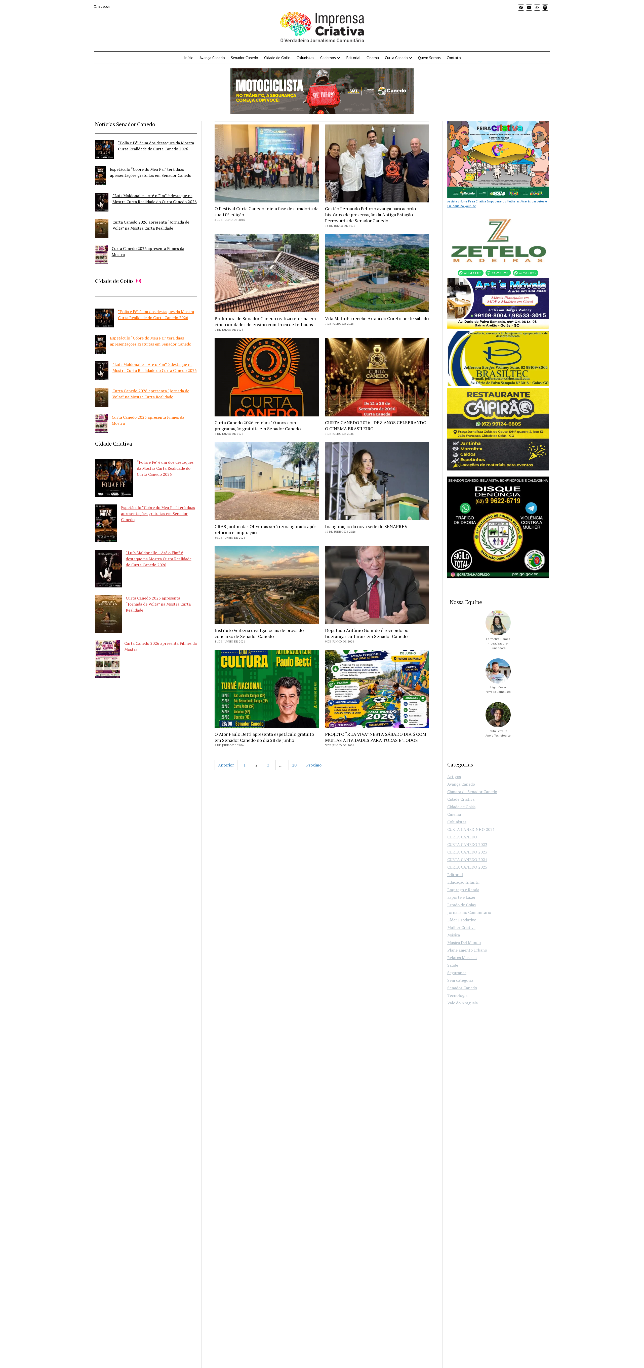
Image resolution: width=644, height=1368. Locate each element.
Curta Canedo (396, 57)
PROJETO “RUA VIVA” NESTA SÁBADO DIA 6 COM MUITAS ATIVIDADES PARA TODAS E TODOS (375, 737)
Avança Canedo (212, 57)
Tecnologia (457, 995)
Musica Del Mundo (464, 942)
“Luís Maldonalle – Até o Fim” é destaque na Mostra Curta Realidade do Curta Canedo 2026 (158, 559)
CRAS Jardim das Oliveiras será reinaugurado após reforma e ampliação (265, 529)
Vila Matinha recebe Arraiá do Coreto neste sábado (377, 318)
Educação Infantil (463, 882)
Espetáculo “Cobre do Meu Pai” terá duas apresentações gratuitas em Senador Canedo (158, 513)
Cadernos (328, 57)
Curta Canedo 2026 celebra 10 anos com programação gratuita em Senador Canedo (258, 425)
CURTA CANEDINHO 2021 (471, 829)
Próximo (313, 765)
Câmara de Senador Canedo (472, 791)
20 (294, 765)
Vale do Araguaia (462, 1003)
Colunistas (305, 57)
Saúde (452, 965)
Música (453, 935)
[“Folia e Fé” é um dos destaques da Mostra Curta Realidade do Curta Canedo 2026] (104, 150)
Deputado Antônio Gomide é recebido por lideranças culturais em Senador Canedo (367, 633)
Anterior (226, 765)
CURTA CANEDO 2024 (467, 859)
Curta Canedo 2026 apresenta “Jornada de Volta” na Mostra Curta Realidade (158, 604)
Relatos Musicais (462, 957)
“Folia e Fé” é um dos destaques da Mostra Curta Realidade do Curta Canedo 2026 (165, 468)
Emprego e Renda (463, 889)
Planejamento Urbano (467, 950)
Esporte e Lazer (461, 897)
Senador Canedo (244, 57)
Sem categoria (460, 980)
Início (188, 57)
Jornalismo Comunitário (469, 912)
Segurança (456, 972)
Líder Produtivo (461, 920)
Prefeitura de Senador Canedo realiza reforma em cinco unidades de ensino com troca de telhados (265, 321)
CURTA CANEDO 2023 (467, 852)
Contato (454, 57)
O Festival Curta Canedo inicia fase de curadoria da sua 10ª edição (266, 211)
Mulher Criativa (461, 927)
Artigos (454, 776)
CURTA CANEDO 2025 (467, 867)
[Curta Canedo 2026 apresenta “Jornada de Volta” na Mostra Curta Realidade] (101, 229)
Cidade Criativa (460, 799)
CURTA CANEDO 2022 (467, 844)
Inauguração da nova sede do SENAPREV (366, 526)
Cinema (373, 57)
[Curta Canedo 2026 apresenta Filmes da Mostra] (101, 255)
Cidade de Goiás (277, 57)
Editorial (353, 57)
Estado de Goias (461, 905)
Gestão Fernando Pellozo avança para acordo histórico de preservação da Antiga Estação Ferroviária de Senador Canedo (370, 214)
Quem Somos (429, 57)
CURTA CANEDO (462, 837)
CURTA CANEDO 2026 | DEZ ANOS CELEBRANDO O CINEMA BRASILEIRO (375, 425)
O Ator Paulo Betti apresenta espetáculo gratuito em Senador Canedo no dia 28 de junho (264, 737)
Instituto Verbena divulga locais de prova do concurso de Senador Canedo (259, 633)
